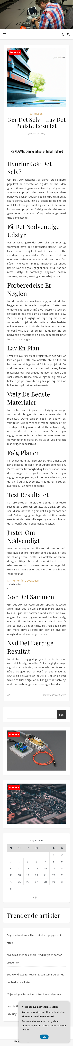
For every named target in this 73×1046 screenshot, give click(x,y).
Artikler (36, 113)
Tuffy (36, 12)
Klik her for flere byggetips (23, 580)
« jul (35, 897)
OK (44, 1037)
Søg (61, 714)
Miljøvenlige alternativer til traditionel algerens (34, 994)
